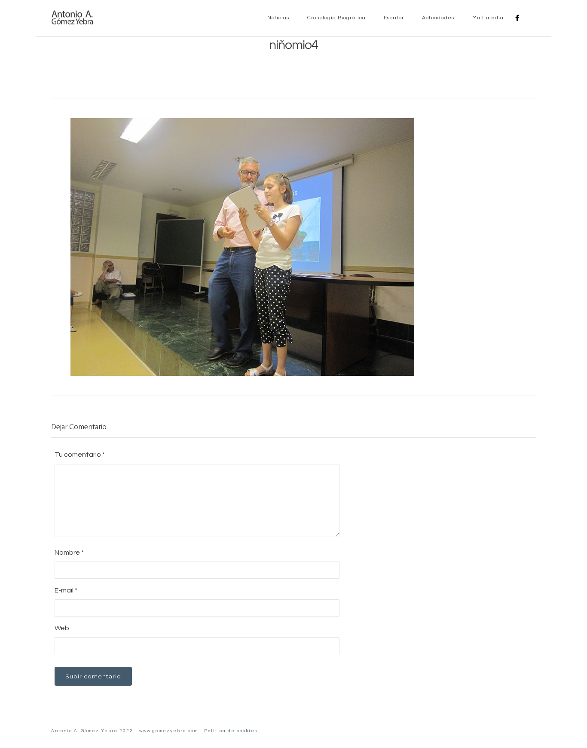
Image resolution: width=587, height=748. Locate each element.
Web (62, 628)
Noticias (277, 18)
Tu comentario (80, 454)
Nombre (69, 552)
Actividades (437, 18)
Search (531, 17)
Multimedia (487, 18)
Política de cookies (231, 731)
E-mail (66, 590)
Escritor (393, 18)
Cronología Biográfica (336, 18)
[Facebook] (517, 17)
